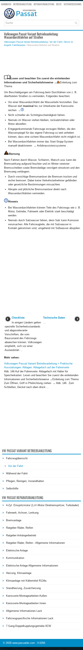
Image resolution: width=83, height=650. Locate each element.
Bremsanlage (13, 520)
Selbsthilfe (12, 488)
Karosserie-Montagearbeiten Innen (26, 603)
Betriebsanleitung (22, 4)
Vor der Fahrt (56, 42)
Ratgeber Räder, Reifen (19, 527)
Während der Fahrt (17, 473)
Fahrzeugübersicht (17, 458)
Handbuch (6, 4)
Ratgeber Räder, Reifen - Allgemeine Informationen (35, 542)
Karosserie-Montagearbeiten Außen (26, 595)
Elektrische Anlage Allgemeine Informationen (32, 565)
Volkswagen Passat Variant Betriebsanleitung (26, 42)
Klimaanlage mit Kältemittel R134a (26, 580)
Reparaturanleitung (44, 4)
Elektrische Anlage (17, 550)
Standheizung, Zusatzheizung (23, 588)
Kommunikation (15, 557)
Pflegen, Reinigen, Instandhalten (25, 481)
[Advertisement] (42, 61)
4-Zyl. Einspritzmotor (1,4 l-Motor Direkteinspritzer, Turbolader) (42, 505)
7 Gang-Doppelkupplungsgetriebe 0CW (28, 625)
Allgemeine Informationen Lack (24, 610)
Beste (59, 4)
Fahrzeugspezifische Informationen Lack (29, 618)
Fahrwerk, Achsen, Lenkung (22, 512)
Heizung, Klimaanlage (18, 573)
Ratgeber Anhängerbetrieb (21, 535)
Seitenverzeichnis (72, 4)
